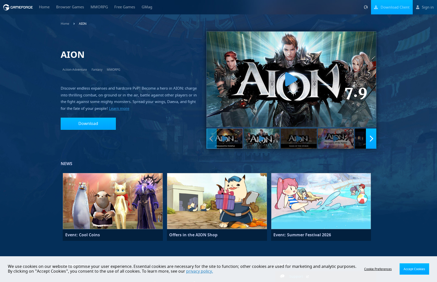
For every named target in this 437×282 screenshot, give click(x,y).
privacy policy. (199, 271)
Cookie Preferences (378, 269)
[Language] (366, 7)
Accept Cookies (414, 269)
